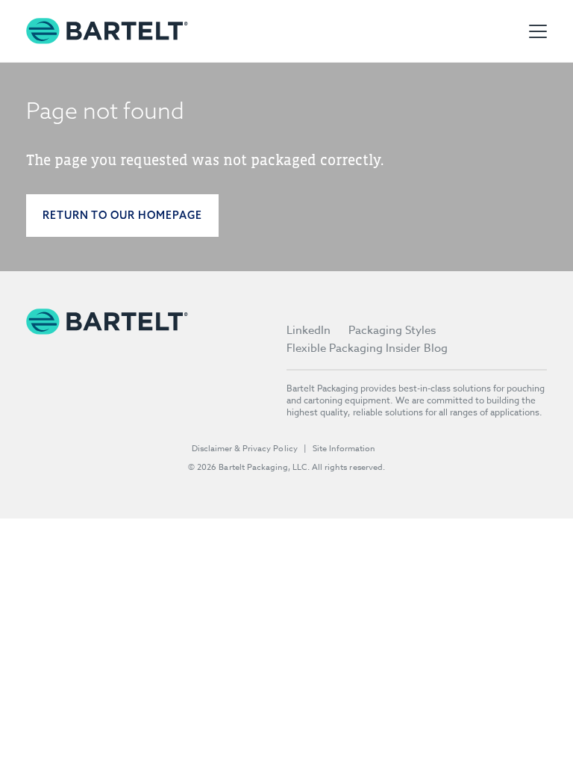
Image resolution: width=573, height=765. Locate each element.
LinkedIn (308, 330)
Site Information (344, 448)
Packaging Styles (392, 330)
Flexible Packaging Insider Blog (367, 348)
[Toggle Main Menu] (538, 31)
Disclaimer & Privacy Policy (245, 448)
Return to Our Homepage (122, 215)
